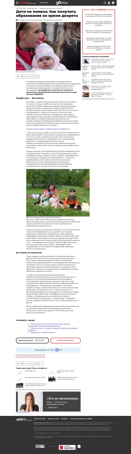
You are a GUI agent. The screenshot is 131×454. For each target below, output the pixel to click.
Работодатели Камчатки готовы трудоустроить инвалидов (67, 378)
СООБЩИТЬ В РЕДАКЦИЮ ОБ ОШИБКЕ (81, 418)
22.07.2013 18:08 (21, 8)
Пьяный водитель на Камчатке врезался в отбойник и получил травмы (99, 48)
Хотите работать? (30, 371)
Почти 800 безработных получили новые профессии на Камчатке (36, 384)
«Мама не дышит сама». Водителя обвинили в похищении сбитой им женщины (98, 23)
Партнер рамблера (51, 446)
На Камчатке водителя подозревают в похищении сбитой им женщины (98, 15)
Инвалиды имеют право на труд (35, 377)
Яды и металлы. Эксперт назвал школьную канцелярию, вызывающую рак (101, 87)
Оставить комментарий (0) (65, 340)
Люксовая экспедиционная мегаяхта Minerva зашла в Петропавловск (98, 31)
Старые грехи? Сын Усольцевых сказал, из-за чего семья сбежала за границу (102, 74)
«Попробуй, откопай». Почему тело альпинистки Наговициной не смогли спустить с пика (102, 60)
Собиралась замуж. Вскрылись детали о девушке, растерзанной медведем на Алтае (101, 81)
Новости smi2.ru (23, 412)
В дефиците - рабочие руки (42, 332)
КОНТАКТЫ (64, 418)
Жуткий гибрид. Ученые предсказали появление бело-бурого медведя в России (103, 67)
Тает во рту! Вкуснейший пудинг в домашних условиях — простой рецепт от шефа (102, 94)
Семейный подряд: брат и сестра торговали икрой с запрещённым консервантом (98, 39)
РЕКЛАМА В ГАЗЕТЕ (53, 418)
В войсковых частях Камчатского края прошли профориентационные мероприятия (49, 325)
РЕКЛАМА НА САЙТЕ (40, 418)
